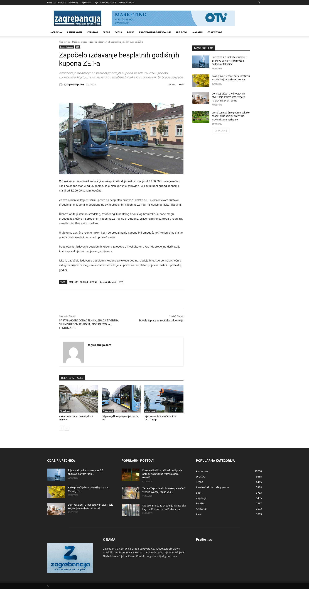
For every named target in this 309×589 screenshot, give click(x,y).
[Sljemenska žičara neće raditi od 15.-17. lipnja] (163, 399)
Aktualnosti (74, 32)
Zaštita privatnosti (127, 2)
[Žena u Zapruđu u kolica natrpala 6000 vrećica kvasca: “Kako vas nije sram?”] (130, 493)
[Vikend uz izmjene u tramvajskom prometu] (78, 399)
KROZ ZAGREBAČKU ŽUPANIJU (155, 32)
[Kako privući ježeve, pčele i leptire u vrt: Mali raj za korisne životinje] (200, 80)
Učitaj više (220, 130)
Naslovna (56, 32)
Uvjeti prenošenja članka (105, 2)
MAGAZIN (197, 32)
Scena (118, 32)
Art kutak (181, 32)
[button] (259, 2)
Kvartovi (92, 32)
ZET (77, 47)
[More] (116, 93)
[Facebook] (83, 93)
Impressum (85, 2)
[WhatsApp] (107, 93)
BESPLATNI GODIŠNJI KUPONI (83, 282)
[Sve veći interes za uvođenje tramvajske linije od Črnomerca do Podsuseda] (130, 510)
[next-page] (67, 428)
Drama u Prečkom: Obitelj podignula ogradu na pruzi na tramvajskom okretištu (162, 474)
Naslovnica (64, 41)
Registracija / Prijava (56, 2)
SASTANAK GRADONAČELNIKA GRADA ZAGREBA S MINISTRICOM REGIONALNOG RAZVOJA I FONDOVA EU (89, 324)
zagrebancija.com (75, 84)
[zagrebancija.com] (61, 84)
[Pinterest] (99, 93)
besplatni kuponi (108, 282)
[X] (91, 93)
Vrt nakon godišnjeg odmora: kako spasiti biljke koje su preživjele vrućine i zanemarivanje (231, 116)
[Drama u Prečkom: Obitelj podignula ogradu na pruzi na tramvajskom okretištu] (130, 475)
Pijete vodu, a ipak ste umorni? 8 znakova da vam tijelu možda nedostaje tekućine (229, 61)
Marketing (73, 2)
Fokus (130, 32)
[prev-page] (61, 428)
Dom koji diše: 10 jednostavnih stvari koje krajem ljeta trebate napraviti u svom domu (228, 97)
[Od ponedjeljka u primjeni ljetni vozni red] (121, 399)
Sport (106, 32)
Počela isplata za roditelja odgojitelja (161, 320)
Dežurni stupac (79, 41)
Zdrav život (215, 32)
